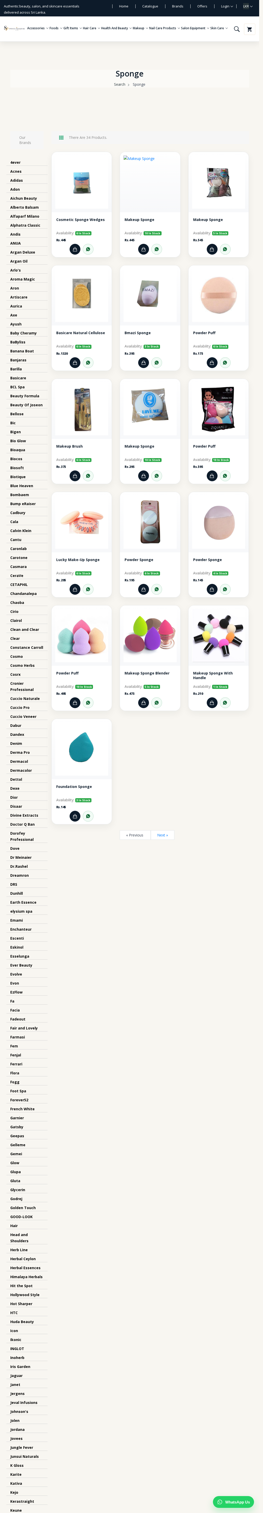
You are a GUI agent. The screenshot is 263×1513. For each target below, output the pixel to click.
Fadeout (17, 1019)
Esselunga (19, 956)
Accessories (36, 28)
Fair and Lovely (24, 1028)
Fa (12, 1001)
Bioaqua (17, 449)
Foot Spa (18, 1090)
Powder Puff (204, 333)
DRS (13, 884)
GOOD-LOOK (21, 1216)
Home (123, 6)
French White (22, 1108)
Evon (14, 983)
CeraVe (16, 575)
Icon (14, 1330)
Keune (16, 1510)
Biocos (16, 458)
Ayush (16, 324)
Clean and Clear (24, 629)
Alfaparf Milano (24, 216)
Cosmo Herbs (22, 665)
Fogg (15, 1082)
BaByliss (17, 342)
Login (225, 6)
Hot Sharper (21, 1303)
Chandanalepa (23, 593)
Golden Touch (23, 1207)
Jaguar (16, 1375)
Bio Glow (18, 440)
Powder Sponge (139, 559)
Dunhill (16, 893)
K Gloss (17, 1465)
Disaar (16, 806)
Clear (15, 638)
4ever (15, 162)
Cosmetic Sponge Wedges (80, 219)
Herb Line (19, 1249)
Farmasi (17, 1037)
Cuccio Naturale (25, 698)
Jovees (16, 1438)
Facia (15, 1010)
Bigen (15, 431)
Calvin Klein (20, 530)
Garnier (17, 1117)
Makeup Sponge (139, 219)
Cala (14, 521)
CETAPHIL (19, 584)
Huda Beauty (22, 1321)
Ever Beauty (21, 965)
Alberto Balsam (24, 207)
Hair (14, 1225)
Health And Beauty (115, 28)
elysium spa (21, 911)
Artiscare (18, 297)
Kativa (16, 1483)
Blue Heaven (21, 485)
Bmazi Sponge (138, 333)
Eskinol (16, 947)
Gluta (15, 1180)
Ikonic (15, 1339)
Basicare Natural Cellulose (80, 333)
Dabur (15, 725)
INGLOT (17, 1348)
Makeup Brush (69, 446)
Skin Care (217, 28)
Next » (162, 835)
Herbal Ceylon (23, 1258)
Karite (16, 1474)
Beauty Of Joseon (26, 404)
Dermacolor (21, 770)
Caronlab (18, 548)
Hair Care (90, 28)
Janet (15, 1384)
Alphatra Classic (25, 225)
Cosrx (15, 674)
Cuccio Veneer (23, 716)
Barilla (16, 369)
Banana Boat (22, 351)
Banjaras (18, 360)
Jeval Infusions (23, 1402)
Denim (16, 743)
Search (119, 84)
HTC (14, 1312)
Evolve (16, 974)
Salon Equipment (193, 28)
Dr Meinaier (21, 857)
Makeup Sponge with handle (213, 675)
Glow (14, 1162)
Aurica (16, 306)
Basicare (18, 377)
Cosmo (16, 656)
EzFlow (16, 992)
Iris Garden (20, 1366)
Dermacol (19, 761)
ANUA (15, 243)
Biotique (18, 476)
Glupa (15, 1171)
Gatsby (16, 1126)
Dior (14, 797)
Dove (15, 848)
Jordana (17, 1429)
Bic (13, 422)
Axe (13, 315)
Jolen (15, 1420)
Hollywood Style (25, 1294)
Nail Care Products (163, 28)
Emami (16, 920)
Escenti (17, 938)
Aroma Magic (22, 279)
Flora (14, 1073)
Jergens (17, 1393)
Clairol (16, 620)
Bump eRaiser (23, 503)
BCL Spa (17, 386)
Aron (14, 288)
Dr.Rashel (19, 866)
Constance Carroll (26, 647)
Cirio (14, 611)
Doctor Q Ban (22, 824)
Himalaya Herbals (26, 1276)
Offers (202, 6)
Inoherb (17, 1357)
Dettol (16, 779)
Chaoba (17, 602)
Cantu (15, 539)
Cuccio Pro (20, 707)
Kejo (14, 1492)
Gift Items (71, 28)
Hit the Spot (21, 1285)
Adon (15, 189)
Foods (54, 28)
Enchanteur (21, 929)
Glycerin (17, 1189)
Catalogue (150, 6)
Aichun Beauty (23, 198)
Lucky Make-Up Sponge (78, 559)
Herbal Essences (25, 1267)
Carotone (18, 557)
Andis (15, 234)
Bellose (17, 413)
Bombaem (19, 494)
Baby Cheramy (23, 333)
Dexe (15, 788)
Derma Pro (20, 752)
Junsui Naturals (24, 1456)
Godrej (16, 1198)
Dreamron (19, 875)
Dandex (17, 734)
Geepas (17, 1135)
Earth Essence (23, 902)
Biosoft (17, 467)
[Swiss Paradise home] (14, 28)
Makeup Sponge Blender (147, 673)
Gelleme (17, 1144)
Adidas (16, 180)
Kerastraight (22, 1501)
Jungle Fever (21, 1447)
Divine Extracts (24, 815)
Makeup (139, 28)
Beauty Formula (24, 395)
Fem (14, 1046)
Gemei (16, 1153)
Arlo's (15, 270)
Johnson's (19, 1411)
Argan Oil (18, 261)
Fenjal (15, 1055)
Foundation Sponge (74, 786)
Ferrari (16, 1064)
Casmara (18, 566)
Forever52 (19, 1099)
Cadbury (17, 512)
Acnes (16, 171)
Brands (177, 6)
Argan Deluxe (22, 252)
